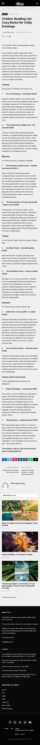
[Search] (37, 3)
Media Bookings (7, 708)
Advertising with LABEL (24, 730)
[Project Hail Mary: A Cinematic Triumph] (20, 542)
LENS (3, 699)
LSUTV (4, 690)
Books (5, 14)
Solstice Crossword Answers (11, 666)
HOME (6, 728)
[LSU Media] (20, 3)
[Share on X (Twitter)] (6, 36)
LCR (3, 693)
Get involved (6, 705)
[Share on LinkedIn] (9, 36)
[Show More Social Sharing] (13, 36)
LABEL (4, 696)
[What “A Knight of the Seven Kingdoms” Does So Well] (20, 510)
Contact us (5, 702)
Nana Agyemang (9, 32)
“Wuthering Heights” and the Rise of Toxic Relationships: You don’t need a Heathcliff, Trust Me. (18, 586)
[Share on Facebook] (3, 36)
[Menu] (3, 3)
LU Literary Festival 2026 (10, 670)
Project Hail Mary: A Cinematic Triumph (17, 554)
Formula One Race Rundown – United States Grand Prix (27, 472)
